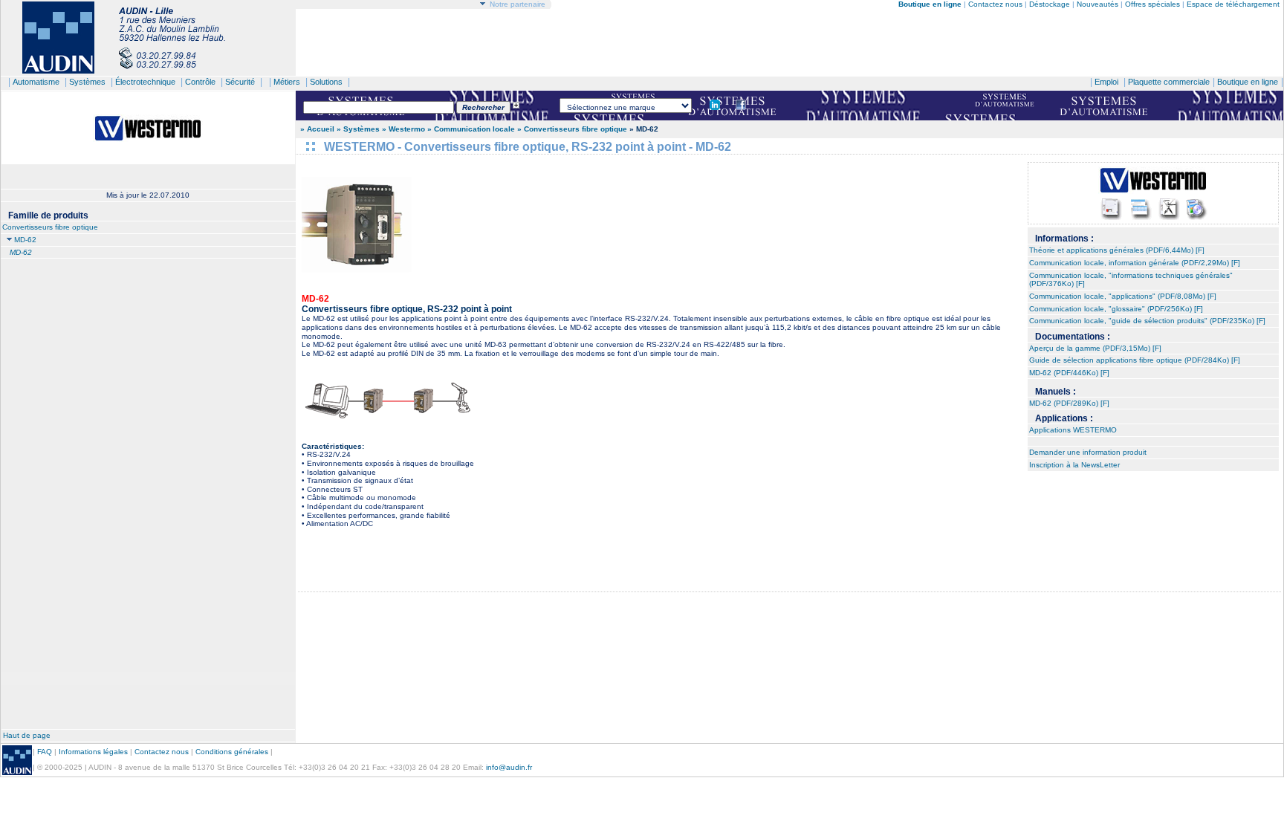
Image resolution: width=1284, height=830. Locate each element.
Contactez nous (995, 4)
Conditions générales (231, 752)
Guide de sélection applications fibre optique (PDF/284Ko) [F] (1134, 360)
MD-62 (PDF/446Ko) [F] (1069, 373)
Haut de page (27, 735)
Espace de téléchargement (1233, 4)
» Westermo (403, 129)
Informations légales (93, 752)
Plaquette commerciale (1169, 81)
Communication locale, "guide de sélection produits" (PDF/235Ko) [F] (1147, 321)
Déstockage (1049, 4)
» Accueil (317, 129)
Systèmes (87, 81)
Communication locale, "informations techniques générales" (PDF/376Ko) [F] (1131, 279)
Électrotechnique (145, 81)
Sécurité (240, 81)
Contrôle (200, 81)
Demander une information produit (1088, 452)
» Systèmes (358, 129)
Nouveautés (1097, 4)
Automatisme (36, 81)
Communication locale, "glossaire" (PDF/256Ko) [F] (1116, 309)
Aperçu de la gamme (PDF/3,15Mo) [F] (1095, 348)
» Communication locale (471, 129)
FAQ (44, 752)
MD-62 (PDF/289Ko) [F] (1069, 403)
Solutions (326, 81)
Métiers (286, 81)
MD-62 (25, 240)
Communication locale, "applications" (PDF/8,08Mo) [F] (1122, 296)
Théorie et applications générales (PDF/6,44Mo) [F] (1116, 250)
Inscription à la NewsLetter (1074, 465)
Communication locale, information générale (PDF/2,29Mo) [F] (1134, 263)
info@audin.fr (509, 767)
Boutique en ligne (1247, 81)
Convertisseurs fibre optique (50, 227)
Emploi (1106, 81)
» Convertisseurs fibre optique (573, 129)
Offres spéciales (1153, 4)
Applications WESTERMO (1073, 430)
